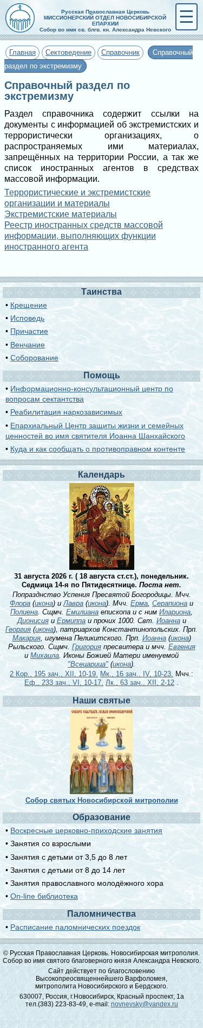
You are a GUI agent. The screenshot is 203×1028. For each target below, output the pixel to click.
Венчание (27, 344)
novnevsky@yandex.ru (144, 1004)
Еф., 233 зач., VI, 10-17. (63, 682)
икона (44, 603)
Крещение (28, 305)
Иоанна (168, 621)
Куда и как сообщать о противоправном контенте (97, 449)
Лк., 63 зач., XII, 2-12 (140, 682)
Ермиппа (71, 621)
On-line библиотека (44, 896)
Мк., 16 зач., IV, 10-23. (136, 674)
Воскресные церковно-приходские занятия (86, 830)
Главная (22, 52)
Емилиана (82, 612)
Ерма (139, 603)
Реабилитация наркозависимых (66, 412)
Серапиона (169, 603)
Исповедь (27, 318)
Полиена (24, 612)
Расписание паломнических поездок (75, 927)
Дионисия (33, 621)
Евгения (181, 647)
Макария (26, 638)
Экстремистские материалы (60, 214)
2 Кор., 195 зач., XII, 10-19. (54, 674)
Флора (20, 603)
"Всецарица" (88, 664)
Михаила (44, 655)
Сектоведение (68, 52)
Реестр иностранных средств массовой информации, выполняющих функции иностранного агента (83, 235)
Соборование (34, 357)
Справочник (120, 52)
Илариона (175, 612)
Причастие (29, 331)
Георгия (18, 629)
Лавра (73, 603)
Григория (86, 647)
